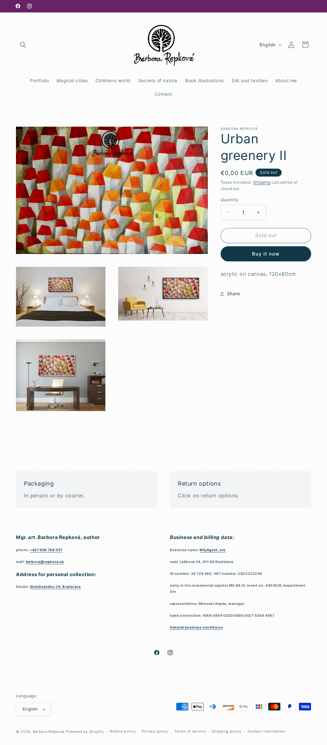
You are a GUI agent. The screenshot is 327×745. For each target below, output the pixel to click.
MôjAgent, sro (213, 550)
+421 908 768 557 (46, 550)
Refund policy (122, 731)
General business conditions (196, 627)
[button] (23, 45)
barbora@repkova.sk (45, 562)
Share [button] (233, 293)
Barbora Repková (49, 731)
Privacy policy (155, 731)
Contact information (266, 731)
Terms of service (189, 731)
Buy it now (265, 254)
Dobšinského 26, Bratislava (55, 587)
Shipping (261, 182)
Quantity (230, 199)
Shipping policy (226, 731)
